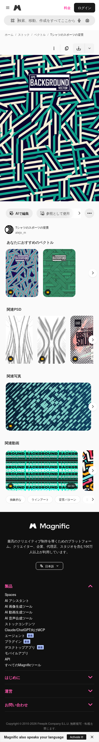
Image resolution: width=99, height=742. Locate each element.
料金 (67, 7)
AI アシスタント (17, 600)
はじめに (12, 677)
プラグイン (17, 641)
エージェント (19, 635)
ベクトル (40, 34)
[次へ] (79, 213)
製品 (8, 586)
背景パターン (67, 499)
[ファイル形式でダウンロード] (89, 48)
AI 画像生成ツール (18, 606)
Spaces (10, 594)
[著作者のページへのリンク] (9, 230)
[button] (49, 566)
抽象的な (15, 499)
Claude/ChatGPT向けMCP (25, 629)
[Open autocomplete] (10, 20)
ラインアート (40, 499)
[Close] (92, 737)
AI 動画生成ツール (18, 612)
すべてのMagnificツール (23, 664)
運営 (8, 691)
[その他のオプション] (54, 48)
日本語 (49, 566)
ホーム (9, 34)
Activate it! (76, 737)
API (7, 659)
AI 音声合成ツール (18, 618)
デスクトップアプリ (24, 647)
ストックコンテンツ (20, 623)
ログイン (84, 7)
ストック (24, 34)
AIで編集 (22, 213)
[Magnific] (49, 527)
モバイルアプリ (16, 653)
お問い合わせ (16, 704)
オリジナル (33, 64)
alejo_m (20, 232)
